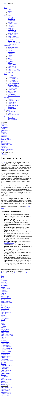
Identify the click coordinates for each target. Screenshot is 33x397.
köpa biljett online (9, 243)
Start (5, 8)
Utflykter (6, 97)
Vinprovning (11, 94)
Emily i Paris (11, 92)
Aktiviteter (7, 45)
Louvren (10, 22)
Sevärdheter (7, 15)
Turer (5, 74)
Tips (9, 12)
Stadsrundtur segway (13, 83)
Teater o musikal (12, 64)
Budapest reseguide (6, 392)
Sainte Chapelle (12, 44)
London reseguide (6, 393)
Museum (10, 72)
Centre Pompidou (13, 36)
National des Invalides (14, 42)
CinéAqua (10, 50)
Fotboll (10, 55)
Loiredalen (11, 103)
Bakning (10, 63)
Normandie (11, 107)
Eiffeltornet (11, 17)
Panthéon (10, 39)
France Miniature (12, 53)
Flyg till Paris (11, 111)
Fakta (9, 9)
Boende (6, 116)
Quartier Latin (12, 34)
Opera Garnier (12, 31)
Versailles (10, 25)
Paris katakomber (12, 88)
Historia (10, 11)
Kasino (10, 59)
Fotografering (11, 89)
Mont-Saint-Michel (13, 105)
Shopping (10, 61)
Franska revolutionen (13, 86)
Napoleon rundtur (13, 91)
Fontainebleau (12, 102)
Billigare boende (12, 119)
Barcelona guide (5, 389)
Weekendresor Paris (13, 114)
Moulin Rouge (12, 30)
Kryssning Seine (12, 85)
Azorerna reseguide (6, 387)
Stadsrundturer (12, 77)
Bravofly (4, 154)
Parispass (10, 75)
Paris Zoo (10, 48)
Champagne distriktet (14, 100)
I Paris (9, 113)
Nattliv (10, 58)
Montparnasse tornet (13, 37)
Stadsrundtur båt (12, 80)
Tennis (9, 56)
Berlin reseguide (5, 390)
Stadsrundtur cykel (13, 81)
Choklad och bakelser (14, 96)
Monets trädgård (12, 108)
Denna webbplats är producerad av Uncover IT (14, 273)
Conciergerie (11, 41)
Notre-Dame (11, 20)
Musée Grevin (12, 66)
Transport (7, 110)
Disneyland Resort (13, 47)
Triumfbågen (11, 19)
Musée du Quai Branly (14, 70)
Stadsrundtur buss (13, 78)
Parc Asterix (11, 52)
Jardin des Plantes (13, 33)
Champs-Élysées (12, 23)
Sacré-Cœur (11, 26)
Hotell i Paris (11, 118)
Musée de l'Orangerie (14, 69)
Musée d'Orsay (12, 67)
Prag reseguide (5, 395)
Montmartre (11, 28)
